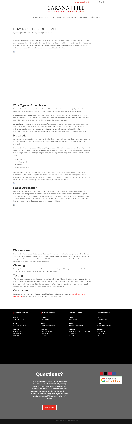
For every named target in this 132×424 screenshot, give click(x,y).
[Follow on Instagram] (110, 373)
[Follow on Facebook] (114, 373)
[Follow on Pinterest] (101, 373)
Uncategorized (37, 33)
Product (48, 17)
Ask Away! (49, 407)
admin (17, 33)
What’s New (37, 17)
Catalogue (60, 17)
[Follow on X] (105, 373)
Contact (83, 17)
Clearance (95, 17)
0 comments (47, 33)
